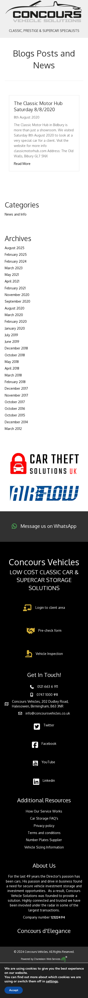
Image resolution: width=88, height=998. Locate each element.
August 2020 (14, 308)
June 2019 (12, 342)
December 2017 (16, 388)
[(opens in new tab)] (44, 463)
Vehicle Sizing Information (44, 847)
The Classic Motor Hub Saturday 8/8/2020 (38, 106)
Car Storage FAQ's (44, 818)
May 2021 (12, 275)
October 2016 (15, 408)
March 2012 (13, 429)
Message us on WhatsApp (48, 526)
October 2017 (15, 402)
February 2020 (16, 321)
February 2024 (16, 261)
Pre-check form (49, 630)
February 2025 (16, 254)
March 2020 (14, 315)
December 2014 (16, 422)
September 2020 (17, 301)
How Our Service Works (44, 811)
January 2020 (15, 328)
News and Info (16, 214)
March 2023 (14, 268)
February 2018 (15, 382)
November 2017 (16, 395)
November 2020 (17, 295)
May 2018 (12, 362)
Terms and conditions (44, 833)
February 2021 (15, 288)
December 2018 (16, 348)
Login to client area (50, 607)
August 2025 (14, 248)
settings (52, 981)
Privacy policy (44, 826)
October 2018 (15, 355)
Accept (13, 990)
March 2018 (13, 375)
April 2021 (12, 281)
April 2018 (12, 368)
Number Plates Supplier (44, 840)
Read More (22, 163)
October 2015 (15, 415)
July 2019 (11, 335)
